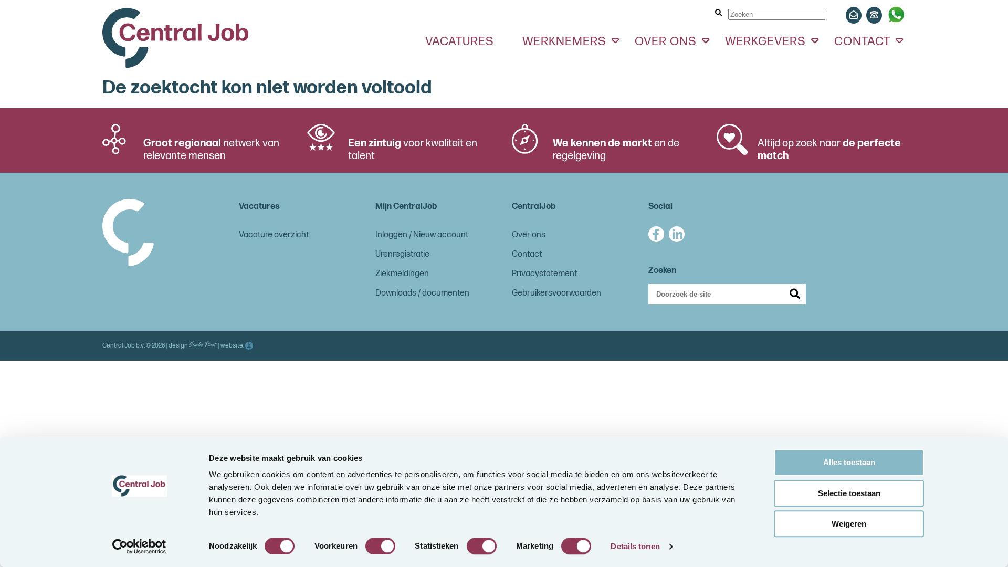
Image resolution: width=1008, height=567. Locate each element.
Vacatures (459, 41)
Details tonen (635, 546)
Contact (527, 254)
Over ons (528, 235)
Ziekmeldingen (402, 274)
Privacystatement (544, 274)
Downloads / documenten (422, 293)
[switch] (380, 546)
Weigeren (849, 523)
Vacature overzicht (274, 235)
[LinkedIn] (677, 234)
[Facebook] (656, 234)
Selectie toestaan (849, 493)
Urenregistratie (402, 254)
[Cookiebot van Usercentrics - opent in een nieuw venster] (139, 546)
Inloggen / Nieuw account (421, 235)
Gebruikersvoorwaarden (556, 293)
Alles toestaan (849, 462)
